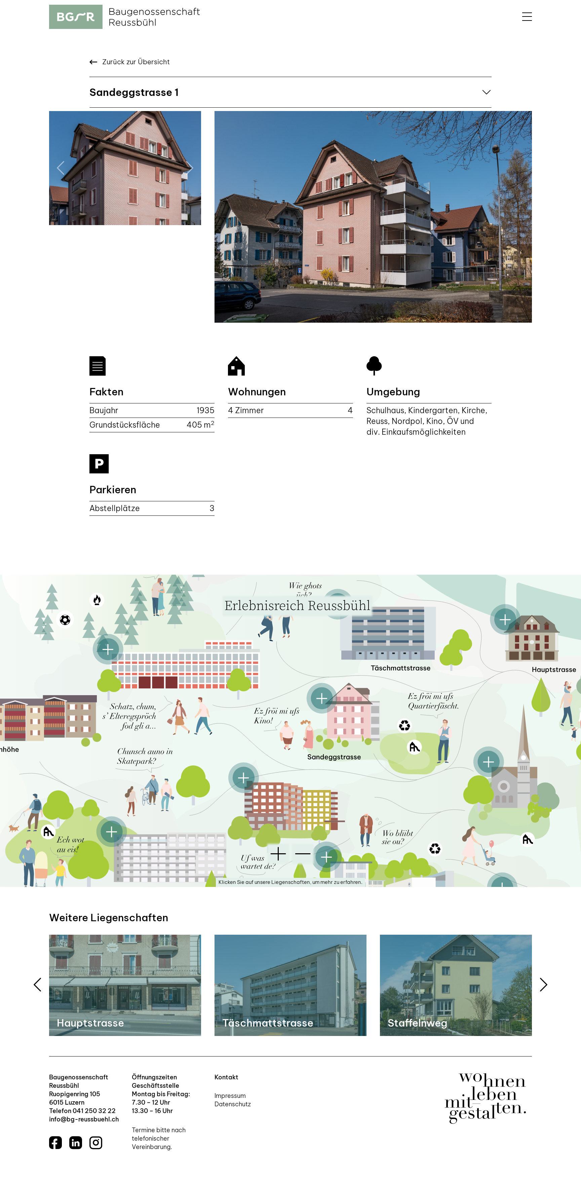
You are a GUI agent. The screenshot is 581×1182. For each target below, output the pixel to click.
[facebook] (55, 1142)
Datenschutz (233, 1104)
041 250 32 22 (94, 1111)
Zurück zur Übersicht (135, 62)
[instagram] (95, 1142)
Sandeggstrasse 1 (134, 92)
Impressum (230, 1096)
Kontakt (226, 1077)
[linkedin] (75, 1142)
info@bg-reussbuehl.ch (84, 1119)
